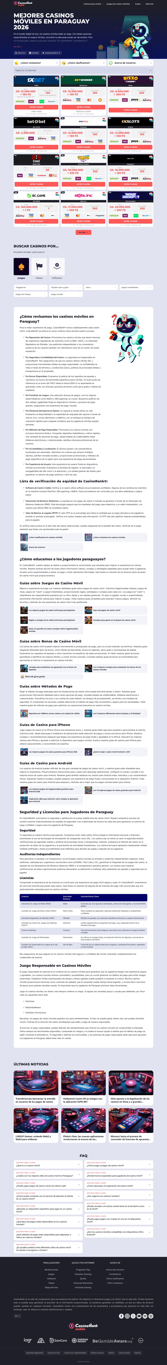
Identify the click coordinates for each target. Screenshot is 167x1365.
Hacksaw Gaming (83, 1287)
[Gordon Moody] (80, 1340)
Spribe (83, 1278)
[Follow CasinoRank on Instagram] (127, 1316)
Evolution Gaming (83, 1274)
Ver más (82, 232)
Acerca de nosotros (115, 1269)
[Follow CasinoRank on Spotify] (145, 1316)
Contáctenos (115, 1274)
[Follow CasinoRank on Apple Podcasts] (150, 1316)
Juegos (51, 1274)
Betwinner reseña (83, 111)
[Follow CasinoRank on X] (133, 1316)
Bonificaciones (51, 1269)
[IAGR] (28, 1340)
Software (51, 1278)
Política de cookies (83, 1361)
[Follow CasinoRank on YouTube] (139, 1316)
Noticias (149, 4)
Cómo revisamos (115, 1283)
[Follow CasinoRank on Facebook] (121, 1316)
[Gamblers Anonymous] (41, 1340)
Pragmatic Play (83, 1269)
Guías (137, 4)
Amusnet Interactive (83, 1283)
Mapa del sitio (51, 1287)
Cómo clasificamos (115, 1278)
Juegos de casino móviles (118, 4)
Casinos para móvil (92, 4)
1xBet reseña (36, 111)
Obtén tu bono (36, 107)
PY (16, 1316)
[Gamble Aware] (113, 1340)
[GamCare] (58, 1340)
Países (51, 1283)
